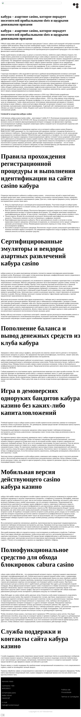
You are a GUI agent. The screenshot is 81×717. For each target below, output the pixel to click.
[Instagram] (74, 4)
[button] (45, 7)
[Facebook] (77, 4)
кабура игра (72, 85)
